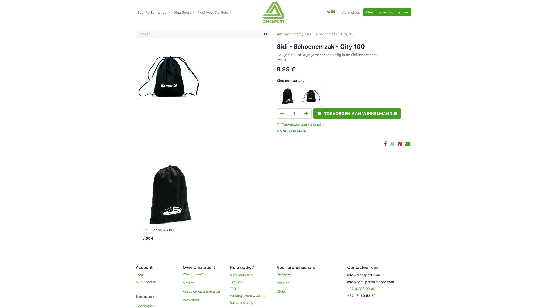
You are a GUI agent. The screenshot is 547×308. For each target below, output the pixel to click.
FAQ (233, 289)
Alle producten (288, 34)
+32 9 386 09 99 (361, 289)
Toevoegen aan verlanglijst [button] (303, 124)
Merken (189, 283)
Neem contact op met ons (387, 12)
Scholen (283, 283)
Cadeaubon (145, 306)
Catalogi (236, 282)
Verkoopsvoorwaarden (249, 295)
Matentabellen (241, 275)
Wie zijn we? (193, 274)
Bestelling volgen (244, 302)
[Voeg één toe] (306, 113)
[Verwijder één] (282, 113)
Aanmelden (351, 12)
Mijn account (146, 282)
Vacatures (191, 300)
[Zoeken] (265, 34)
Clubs (282, 291)
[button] (357, 113)
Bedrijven (285, 274)
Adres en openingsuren (201, 291)
